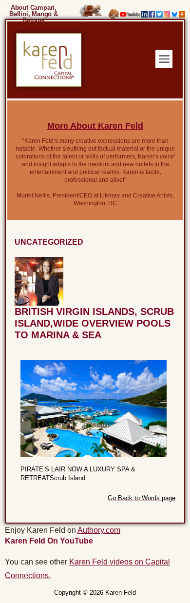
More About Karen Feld (95, 126)
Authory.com (98, 530)
